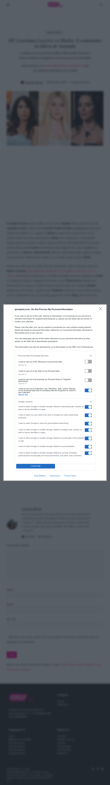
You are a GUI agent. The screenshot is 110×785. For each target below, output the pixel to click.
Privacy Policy (70, 476)
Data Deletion (40, 476)
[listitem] (55, 355)
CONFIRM (36, 466)
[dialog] (55, 392)
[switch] (88, 361)
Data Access (55, 476)
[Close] (101, 309)
